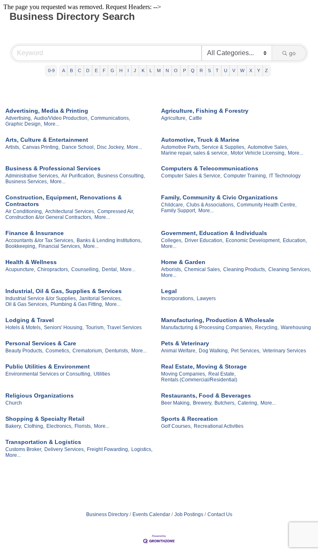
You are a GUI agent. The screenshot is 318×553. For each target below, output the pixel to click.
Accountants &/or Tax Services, (40, 240)
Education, (295, 240)
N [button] (167, 70)
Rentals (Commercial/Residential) (199, 380)
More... (51, 124)
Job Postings (188, 514)
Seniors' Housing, (64, 327)
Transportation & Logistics (43, 442)
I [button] (128, 70)
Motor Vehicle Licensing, (258, 153)
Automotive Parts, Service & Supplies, (203, 147)
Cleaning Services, (289, 269)
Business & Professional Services (53, 168)
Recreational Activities (218, 426)
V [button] (233, 70)
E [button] (96, 70)
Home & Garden (183, 262)
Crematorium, (87, 351)
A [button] (63, 70)
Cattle (195, 118)
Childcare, (172, 205)
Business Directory (107, 514)
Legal (169, 291)
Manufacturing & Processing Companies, (207, 327)
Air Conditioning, (24, 211)
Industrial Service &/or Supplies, (41, 298)
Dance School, (78, 147)
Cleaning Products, (244, 269)
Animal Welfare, (179, 351)
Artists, (12, 147)
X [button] (250, 70)
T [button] (217, 70)
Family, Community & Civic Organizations (219, 197)
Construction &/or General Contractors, (48, 217)
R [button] (201, 70)
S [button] (209, 70)
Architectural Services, (70, 211)
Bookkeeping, (20, 246)
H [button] (121, 70)
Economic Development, (253, 240)
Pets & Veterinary (185, 343)
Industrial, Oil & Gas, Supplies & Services (63, 291)
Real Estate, (222, 374)
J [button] (135, 70)
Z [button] (266, 70)
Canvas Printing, (41, 147)
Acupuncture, (20, 269)
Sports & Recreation (189, 418)
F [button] (104, 70)
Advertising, (18, 118)
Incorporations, (178, 298)
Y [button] (258, 70)
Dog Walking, (214, 351)
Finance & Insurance (34, 233)
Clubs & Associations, (210, 205)
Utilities (102, 374)
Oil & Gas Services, (26, 304)
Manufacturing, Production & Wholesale (217, 320)
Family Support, (178, 210)
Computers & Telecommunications (209, 168)
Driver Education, (204, 240)
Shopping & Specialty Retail (44, 418)
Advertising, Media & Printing (46, 110)
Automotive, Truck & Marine (200, 139)
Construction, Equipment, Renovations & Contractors (63, 200)
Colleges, (172, 240)
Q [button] (193, 70)
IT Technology (285, 176)
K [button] (143, 70)
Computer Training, (245, 176)
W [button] (242, 70)
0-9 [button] (51, 70)
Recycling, (267, 327)
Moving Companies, (183, 374)
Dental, (110, 269)
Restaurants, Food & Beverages (206, 395)
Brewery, (202, 403)
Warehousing (296, 327)
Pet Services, (245, 351)
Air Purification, (78, 176)
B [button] (71, 70)
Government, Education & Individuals (214, 233)
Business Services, (26, 181)
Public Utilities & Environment (47, 366)
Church (13, 403)
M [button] (159, 70)
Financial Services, (60, 246)
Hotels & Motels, (23, 327)
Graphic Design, (23, 124)
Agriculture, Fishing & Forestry (204, 110)
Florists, (83, 426)
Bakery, (13, 426)
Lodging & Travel (29, 320)
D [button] (87, 70)
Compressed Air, (115, 211)
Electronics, (59, 426)
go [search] (292, 53)
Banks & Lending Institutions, (109, 240)
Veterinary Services (284, 351)
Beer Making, (176, 403)
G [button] (112, 70)
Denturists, (117, 351)
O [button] (176, 70)
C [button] (79, 70)
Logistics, (141, 449)
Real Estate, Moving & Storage (204, 366)
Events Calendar (151, 514)
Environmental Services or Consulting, (48, 374)
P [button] (184, 70)
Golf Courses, (176, 426)
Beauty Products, (24, 351)
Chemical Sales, (202, 269)
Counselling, (85, 269)
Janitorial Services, (100, 298)
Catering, (248, 403)
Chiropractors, (53, 269)
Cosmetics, (58, 351)
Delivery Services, (64, 449)
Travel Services (124, 327)
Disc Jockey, (111, 147)
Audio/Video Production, (61, 118)
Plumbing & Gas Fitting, (77, 304)
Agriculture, (174, 118)
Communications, (110, 118)
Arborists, (171, 269)
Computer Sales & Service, (191, 176)
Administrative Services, (32, 176)
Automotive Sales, (268, 147)
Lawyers (206, 298)
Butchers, (225, 403)
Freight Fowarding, (108, 449)
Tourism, (95, 327)
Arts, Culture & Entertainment (46, 139)
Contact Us (219, 514)
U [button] (225, 70)
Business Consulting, (121, 176)
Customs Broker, (23, 449)
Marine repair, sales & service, (195, 153)
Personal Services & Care (40, 343)
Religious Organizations (39, 395)
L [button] (150, 70)
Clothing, (34, 426)
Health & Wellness (31, 262)
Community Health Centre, (266, 205)
